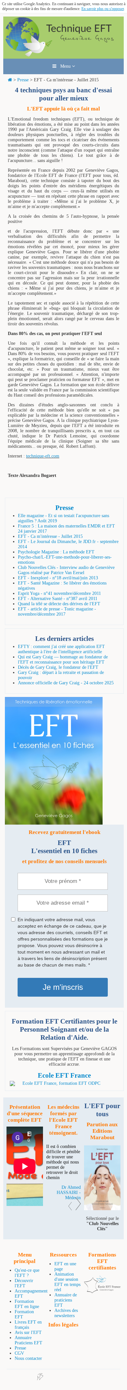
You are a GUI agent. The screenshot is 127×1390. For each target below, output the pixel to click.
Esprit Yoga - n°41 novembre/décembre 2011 (59, 593)
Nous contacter (28, 1358)
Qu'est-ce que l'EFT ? (27, 1273)
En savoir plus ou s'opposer (102, 8)
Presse (23, 79)
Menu (64, 66)
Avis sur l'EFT (28, 1332)
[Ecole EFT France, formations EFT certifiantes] (102, 1291)
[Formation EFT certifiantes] (64, 1083)
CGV (19, 1353)
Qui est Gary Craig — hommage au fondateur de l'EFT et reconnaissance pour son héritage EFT (63, 659)
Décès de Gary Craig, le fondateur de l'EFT (58, 667)
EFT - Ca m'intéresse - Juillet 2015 (50, 536)
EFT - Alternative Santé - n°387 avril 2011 (57, 598)
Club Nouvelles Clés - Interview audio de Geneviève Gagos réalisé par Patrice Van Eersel (66, 570)
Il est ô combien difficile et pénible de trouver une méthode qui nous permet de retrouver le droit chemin (63, 1162)
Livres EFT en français (28, 1325)
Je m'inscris (63, 987)
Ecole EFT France (64, 1075)
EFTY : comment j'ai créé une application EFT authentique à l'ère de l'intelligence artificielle (61, 649)
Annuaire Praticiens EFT (28, 1340)
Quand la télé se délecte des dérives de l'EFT (59, 603)
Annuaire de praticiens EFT (65, 1300)
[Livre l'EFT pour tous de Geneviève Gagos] (102, 1208)
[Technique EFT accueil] (63, 55)
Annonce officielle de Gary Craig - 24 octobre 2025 (66, 682)
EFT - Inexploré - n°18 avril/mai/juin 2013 (58, 577)
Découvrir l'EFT (24, 1283)
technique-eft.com (42, 456)
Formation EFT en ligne (27, 1304)
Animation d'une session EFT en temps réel (67, 1282)
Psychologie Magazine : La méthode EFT (56, 552)
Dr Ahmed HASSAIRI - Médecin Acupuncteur (69, 1195)
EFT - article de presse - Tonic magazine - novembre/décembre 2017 (57, 612)
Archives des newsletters (66, 1313)
